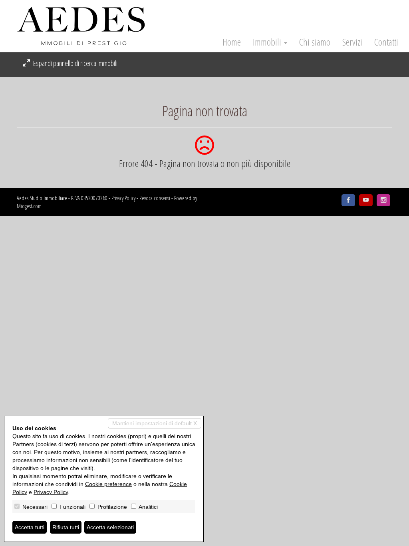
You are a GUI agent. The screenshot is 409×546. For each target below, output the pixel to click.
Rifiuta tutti (65, 527)
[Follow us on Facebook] (348, 200)
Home (231, 42)
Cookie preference (108, 484)
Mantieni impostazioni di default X (154, 423)
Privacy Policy (123, 198)
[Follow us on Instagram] (383, 200)
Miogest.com (29, 206)
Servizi (352, 42)
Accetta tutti (29, 527)
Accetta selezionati (110, 527)
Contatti (386, 42)
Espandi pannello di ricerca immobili (74, 63)
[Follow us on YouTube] (366, 200)
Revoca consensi (154, 198)
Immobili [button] (268, 42)
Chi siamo (314, 42)
